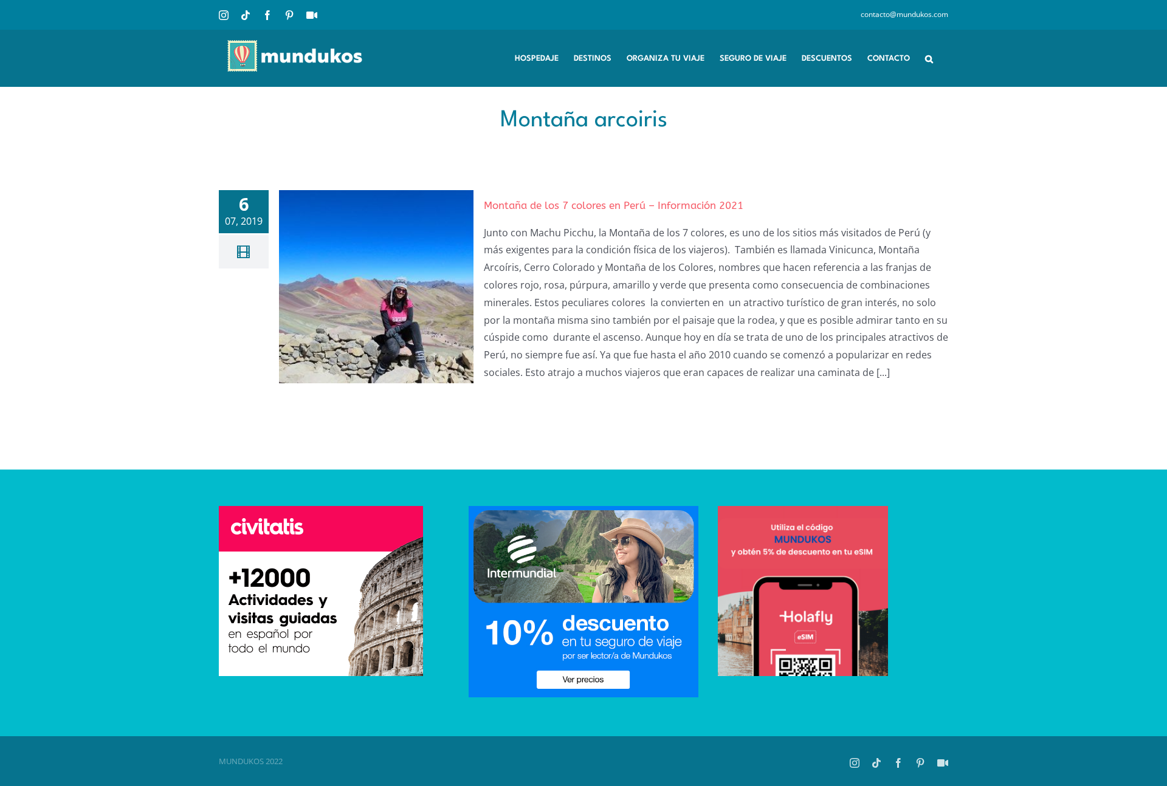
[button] (929, 58)
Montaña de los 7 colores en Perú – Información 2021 (613, 205)
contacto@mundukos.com (904, 14)
